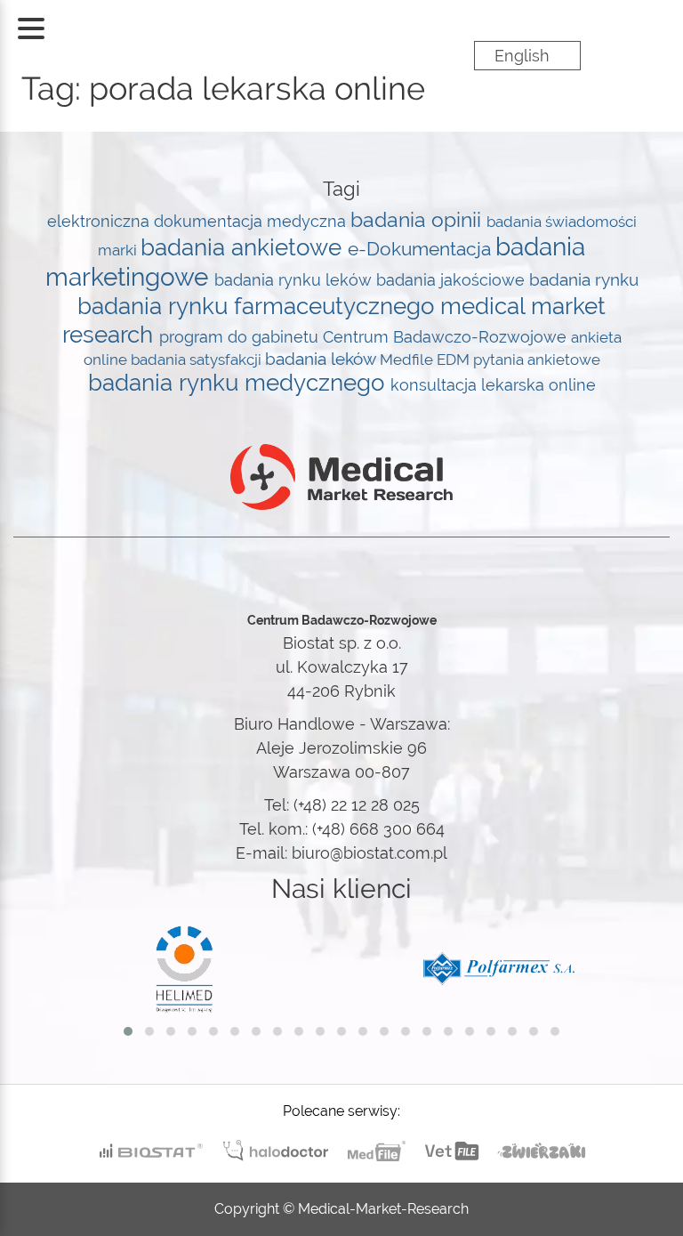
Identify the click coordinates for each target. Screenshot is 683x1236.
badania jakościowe (452, 280)
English (522, 55)
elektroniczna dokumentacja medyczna (198, 221)
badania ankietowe (244, 247)
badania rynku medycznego (239, 382)
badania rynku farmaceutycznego (258, 305)
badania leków (322, 358)
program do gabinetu (241, 336)
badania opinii (418, 219)
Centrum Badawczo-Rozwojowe (447, 336)
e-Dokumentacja (421, 249)
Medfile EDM (426, 359)
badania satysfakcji (198, 359)
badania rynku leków (295, 280)
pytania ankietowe (536, 359)
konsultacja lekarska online (493, 385)
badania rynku (584, 279)
